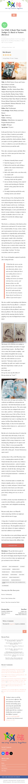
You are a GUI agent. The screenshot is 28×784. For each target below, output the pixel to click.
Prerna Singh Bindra (17, 571)
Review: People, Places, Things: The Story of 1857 (14, 646)
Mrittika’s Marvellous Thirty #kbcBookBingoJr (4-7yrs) (12, 672)
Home (2, 763)
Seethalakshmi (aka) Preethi (8, 39)
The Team (3, 770)
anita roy (4, 566)
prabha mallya (5, 571)
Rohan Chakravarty (14, 577)
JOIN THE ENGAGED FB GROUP (11, 777)
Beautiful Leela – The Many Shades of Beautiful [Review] (14, 643)
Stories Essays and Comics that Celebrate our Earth (13, 582)
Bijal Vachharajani (13, 566)
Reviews (7, 40)
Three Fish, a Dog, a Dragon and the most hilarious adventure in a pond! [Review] (14, 658)
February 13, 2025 (10, 720)
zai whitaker (5, 585)
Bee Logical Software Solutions (18, 782)
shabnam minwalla (15, 580)
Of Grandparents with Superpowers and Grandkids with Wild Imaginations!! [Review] (14, 652)
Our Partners (4, 768)
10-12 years (19, 39)
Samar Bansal (5, 580)
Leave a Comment (9, 42)
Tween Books (17, 40)
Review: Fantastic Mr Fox (11, 676)
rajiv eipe (21, 574)
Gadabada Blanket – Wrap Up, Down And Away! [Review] (14, 655)
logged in (12, 624)
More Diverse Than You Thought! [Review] (16, 681)
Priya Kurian (5, 574)
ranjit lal (4, 577)
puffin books (14, 574)
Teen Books (11, 40)
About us (3, 765)
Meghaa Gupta (16, 569)
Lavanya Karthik (6, 569)
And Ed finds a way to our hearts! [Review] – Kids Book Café (13, 689)
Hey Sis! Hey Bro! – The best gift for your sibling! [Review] (14, 649)
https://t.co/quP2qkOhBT (12, 716)
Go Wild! (22, 566)
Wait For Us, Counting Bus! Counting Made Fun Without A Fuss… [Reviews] (14, 640)
